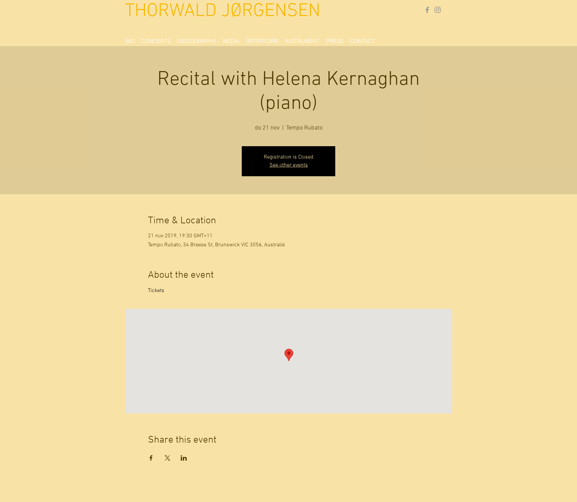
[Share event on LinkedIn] (184, 458)
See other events (288, 165)
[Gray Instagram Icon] (437, 10)
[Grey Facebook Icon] (427, 10)
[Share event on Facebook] (151, 458)
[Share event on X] (167, 458)
